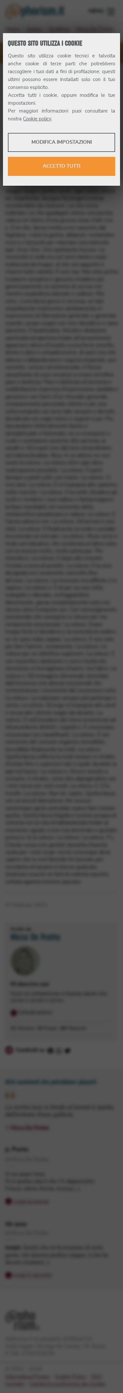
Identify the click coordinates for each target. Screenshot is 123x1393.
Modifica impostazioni (61, 142)
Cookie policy (37, 118)
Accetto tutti (61, 166)
